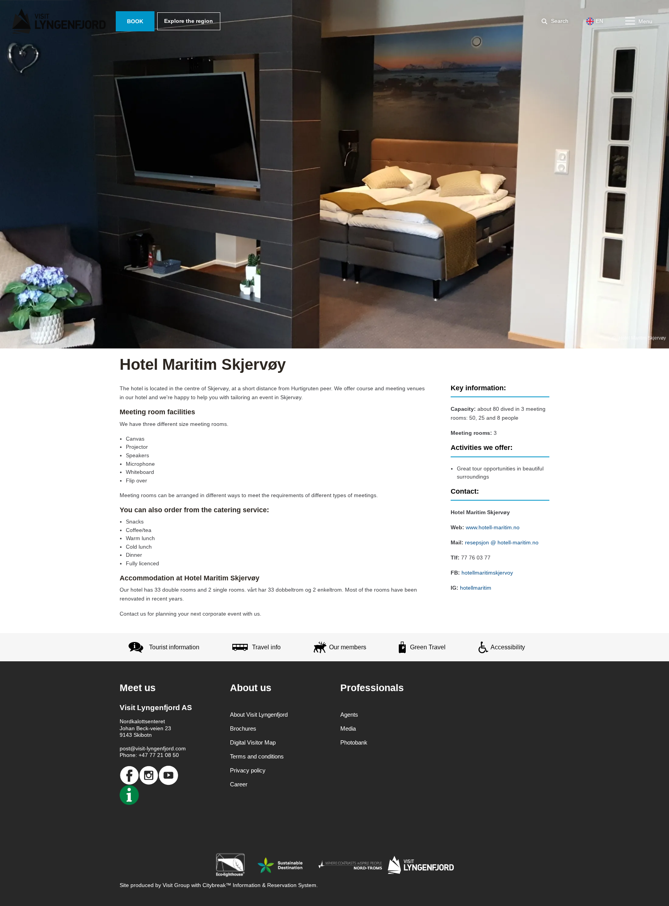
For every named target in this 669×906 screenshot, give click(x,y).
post (125, 748)
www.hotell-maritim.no (493, 527)
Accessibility (508, 647)
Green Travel (428, 647)
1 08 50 (169, 755)
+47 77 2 (149, 755)
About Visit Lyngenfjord (259, 714)
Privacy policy (248, 770)
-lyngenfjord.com (165, 748)
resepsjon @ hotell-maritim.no (502, 542)
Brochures (243, 728)
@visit (137, 748)
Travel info (266, 647)
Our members (347, 647)
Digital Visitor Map (253, 742)
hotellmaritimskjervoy (487, 573)
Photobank (353, 742)
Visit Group (176, 885)
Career (238, 784)
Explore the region (188, 21)
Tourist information (174, 647)
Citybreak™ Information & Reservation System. (260, 885)
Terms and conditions (257, 756)
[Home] (60, 21)
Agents (349, 714)
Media (348, 728)
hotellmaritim (475, 588)
